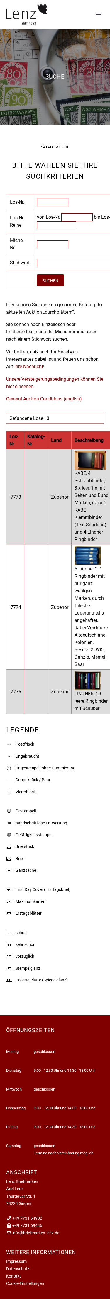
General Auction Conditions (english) (44, 399)
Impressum (16, 1261)
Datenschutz (17, 1268)
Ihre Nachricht (28, 366)
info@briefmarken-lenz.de (35, 1232)
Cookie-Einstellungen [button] (25, 1283)
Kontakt (13, 1276)
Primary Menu (98, 14)
